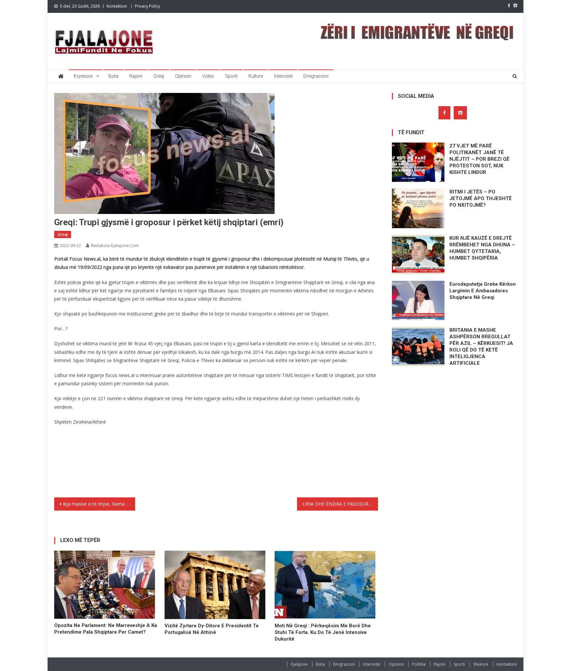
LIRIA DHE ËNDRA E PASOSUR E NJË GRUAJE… (340, 504)
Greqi (158, 76)
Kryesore (83, 76)
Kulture (255, 76)
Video (208, 76)
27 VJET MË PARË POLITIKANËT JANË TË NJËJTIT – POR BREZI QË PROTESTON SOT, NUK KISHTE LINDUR (479, 159)
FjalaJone (299, 664)
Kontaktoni (117, 6)
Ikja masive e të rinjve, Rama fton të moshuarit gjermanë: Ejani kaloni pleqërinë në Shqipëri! (99, 504)
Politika (419, 664)
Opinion (183, 76)
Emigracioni (315, 76)
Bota (113, 76)
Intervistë (283, 76)
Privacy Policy (147, 6)
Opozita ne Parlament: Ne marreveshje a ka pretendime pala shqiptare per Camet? (105, 628)
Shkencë (480, 664)
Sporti (231, 76)
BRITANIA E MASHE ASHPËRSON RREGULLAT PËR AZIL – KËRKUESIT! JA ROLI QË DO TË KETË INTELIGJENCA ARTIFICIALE (481, 346)
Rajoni (135, 76)
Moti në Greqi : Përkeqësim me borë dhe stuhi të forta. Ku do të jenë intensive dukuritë (323, 632)
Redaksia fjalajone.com (115, 245)
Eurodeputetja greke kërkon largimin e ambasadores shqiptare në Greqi (482, 290)
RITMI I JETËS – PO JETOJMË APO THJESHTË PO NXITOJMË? (480, 198)
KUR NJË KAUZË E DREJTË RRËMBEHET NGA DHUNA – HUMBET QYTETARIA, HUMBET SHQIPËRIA (482, 248)
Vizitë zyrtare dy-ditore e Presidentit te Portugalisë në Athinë (212, 629)
